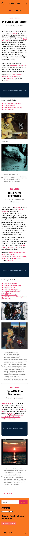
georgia (15, 474)
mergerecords (7, 366)
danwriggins (7, 357)
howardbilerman (22, 177)
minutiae (6, 367)
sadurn (11, 374)
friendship (6, 362)
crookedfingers (8, 470)
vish (11, 25)
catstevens (16, 354)
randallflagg (7, 373)
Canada (13, 174)
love (20, 475)
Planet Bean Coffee (14, 417)
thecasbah (21, 480)
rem (24, 479)
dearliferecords (8, 359)
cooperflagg (17, 356)
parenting (20, 479)
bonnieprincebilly (8, 354)
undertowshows (8, 484)
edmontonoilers (8, 361)
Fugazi (23, 176)
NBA (13, 369)
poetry (17, 371)
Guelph (19, 474)
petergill (6, 371)
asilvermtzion (7, 174)
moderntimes (19, 367)
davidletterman (15, 357)
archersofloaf (12, 469)
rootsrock (6, 374)
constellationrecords (9, 176)
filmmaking (18, 176)
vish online (9, 78)
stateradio (6, 376)
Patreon (5, 80)
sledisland (10, 480)
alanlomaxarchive (8, 352)
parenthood (14, 479)
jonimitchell (7, 364)
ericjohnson (7, 472)
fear (11, 474)
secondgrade (16, 374)
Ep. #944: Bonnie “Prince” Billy (11, 285)
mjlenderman (12, 367)
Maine (24, 364)
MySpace (17, 179)
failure (19, 472)
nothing (23, 369)
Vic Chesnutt (14, 33)
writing (25, 379)
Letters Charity (16, 77)
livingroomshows (8, 475)
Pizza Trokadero (15, 415)
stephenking (13, 376)
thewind (17, 378)
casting (18, 174)
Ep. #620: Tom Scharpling (9, 295)
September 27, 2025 (19, 199)
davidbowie (15, 470)
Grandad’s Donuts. (10, 419)
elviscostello (15, 361)
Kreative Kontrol (14, 3)
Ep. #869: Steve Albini (8, 287)
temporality (7, 378)
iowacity (20, 362)
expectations (13, 472)
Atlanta (22, 469)
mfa (13, 366)
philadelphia (11, 371)
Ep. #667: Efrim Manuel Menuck (11, 107)
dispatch (21, 359)
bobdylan (15, 352)
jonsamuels (13, 364)
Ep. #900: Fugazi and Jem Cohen (11, 104)
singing (5, 480)
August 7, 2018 (19, 398)
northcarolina (7, 479)
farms (21, 361)
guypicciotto (7, 177)
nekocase (14, 477)
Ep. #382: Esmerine (7, 109)
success (16, 480)
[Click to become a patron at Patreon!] (14, 523)
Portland (21, 371)
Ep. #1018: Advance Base (9, 283)
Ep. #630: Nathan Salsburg (9, 289)
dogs (25, 359)
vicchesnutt (16, 181)
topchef (14, 379)
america (6, 469)
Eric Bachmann (6, 404)
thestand (12, 378)
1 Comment (16, 202)
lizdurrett (15, 475)
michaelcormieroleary (20, 366)
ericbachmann (22, 470)
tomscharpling (7, 379)
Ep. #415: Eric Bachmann (14, 392)
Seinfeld (23, 374)
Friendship (17, 207)
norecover (20, 477)
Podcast (16, 18)
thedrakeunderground (9, 482)
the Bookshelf (12, 253)
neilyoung (17, 369)
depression (15, 359)
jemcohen (6, 179)
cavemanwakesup (8, 356)
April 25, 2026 (19, 25)
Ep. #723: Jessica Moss (8, 106)
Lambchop (19, 364)
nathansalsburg (8, 369)
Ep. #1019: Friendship (14, 194)
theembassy (19, 482)
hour (16, 362)
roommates (20, 373)
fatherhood (6, 474)
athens (18, 469)
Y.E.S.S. (9, 75)
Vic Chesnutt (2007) (14, 22)
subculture (19, 376)
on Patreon (18, 65)
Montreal (11, 179)
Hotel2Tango (14, 177)
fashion (25, 361)
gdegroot (11, 362)
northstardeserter (8, 181)
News (11, 18)
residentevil (14, 373)
